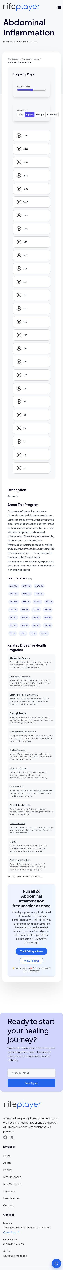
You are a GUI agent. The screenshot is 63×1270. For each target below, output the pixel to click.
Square (29, 114)
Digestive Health (31, 59)
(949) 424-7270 (13, 1244)
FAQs (6, 1155)
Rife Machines (12, 1184)
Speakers (9, 1191)
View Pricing (31, 960)
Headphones (11, 1198)
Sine (21, 114)
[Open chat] (56, 1263)
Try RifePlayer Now (31, 951)
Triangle (40, 114)
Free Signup (31, 1083)
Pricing (7, 1170)
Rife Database (14, 59)
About (7, 1162)
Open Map (9, 1232)
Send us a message (15, 1256)
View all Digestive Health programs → (25, 876)
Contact (8, 1205)
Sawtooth (52, 114)
